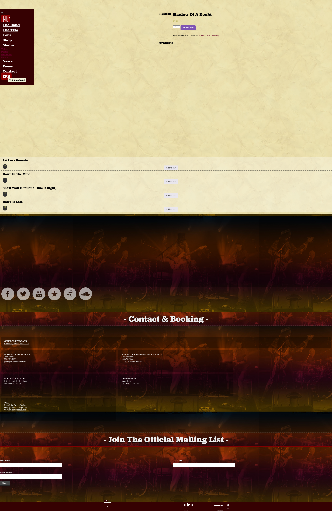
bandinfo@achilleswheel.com (16, 343)
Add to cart (188, 28)
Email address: (6, 473)
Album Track (204, 35)
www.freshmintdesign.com (15, 410)
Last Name (177, 461)
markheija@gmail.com (131, 383)
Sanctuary (215, 35)
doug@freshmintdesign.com (15, 407)
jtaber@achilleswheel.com (15, 361)
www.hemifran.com (12, 383)
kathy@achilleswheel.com (132, 361)
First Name (5, 461)
